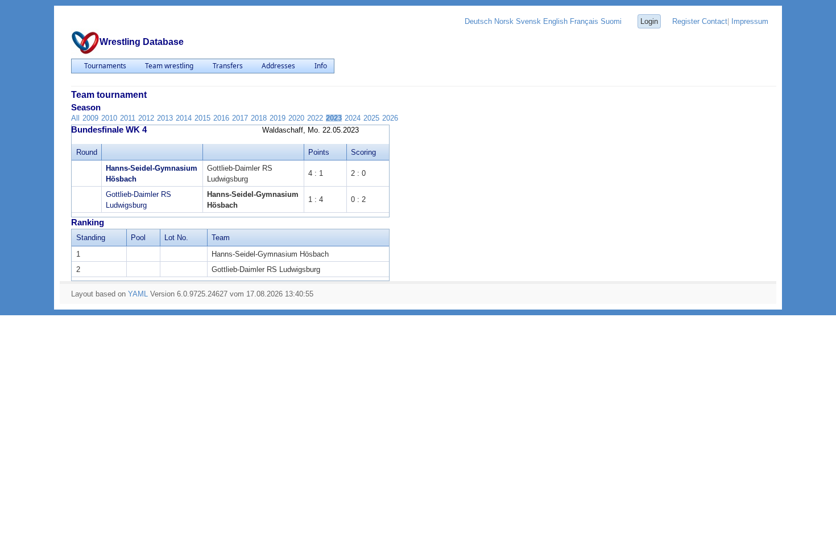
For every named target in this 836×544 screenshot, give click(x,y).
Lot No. (176, 237)
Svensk (528, 21)
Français (584, 21)
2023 (334, 118)
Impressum (749, 21)
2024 (353, 118)
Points (318, 152)
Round (86, 152)
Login (649, 21)
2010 (109, 118)
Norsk (504, 21)
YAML (138, 294)
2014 (184, 118)
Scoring (363, 152)
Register (686, 21)
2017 (240, 118)
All (75, 118)
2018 (259, 118)
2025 (371, 118)
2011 (127, 118)
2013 (165, 118)
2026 (390, 118)
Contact (714, 21)
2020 (296, 118)
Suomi (611, 21)
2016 (221, 118)
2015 (202, 118)
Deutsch (478, 21)
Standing (90, 237)
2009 (90, 118)
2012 (146, 118)
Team (221, 237)
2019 (277, 118)
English (555, 21)
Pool (138, 237)
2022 (315, 118)
